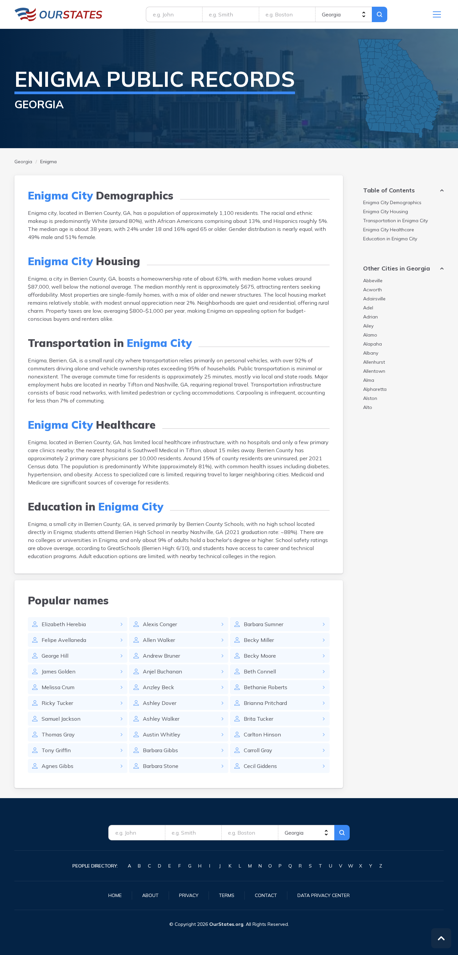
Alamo (370, 335)
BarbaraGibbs (160, 750)
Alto (367, 407)
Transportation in (395, 221)
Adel (368, 308)
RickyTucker (57, 703)
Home (115, 895)
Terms (226, 895)
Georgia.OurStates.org (58, 14)
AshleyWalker (161, 718)
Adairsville (374, 299)
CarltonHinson (262, 734)
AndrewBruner (161, 655)
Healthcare (388, 230)
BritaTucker (258, 718)
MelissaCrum (58, 687)
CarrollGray (258, 750)
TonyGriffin (56, 750)
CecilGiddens (260, 766)
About (150, 895)
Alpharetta (375, 389)
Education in (390, 239)
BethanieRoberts (265, 687)
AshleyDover (159, 703)
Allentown (374, 371)
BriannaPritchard (265, 703)
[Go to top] (441, 938)
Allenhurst (374, 362)
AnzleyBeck (158, 687)
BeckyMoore (260, 655)
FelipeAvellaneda (64, 640)
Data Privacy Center (323, 895)
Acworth (372, 290)
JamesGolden (58, 671)
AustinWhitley (161, 734)
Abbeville (373, 281)
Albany (370, 353)
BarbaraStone (160, 766)
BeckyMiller (259, 640)
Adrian (370, 317)
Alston (370, 398)
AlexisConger (160, 624)
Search (379, 14)
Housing (385, 211)
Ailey (368, 326)
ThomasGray (58, 734)
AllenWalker (159, 640)
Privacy (188, 895)
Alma (368, 380)
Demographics (392, 202)
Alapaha (372, 344)
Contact (266, 895)
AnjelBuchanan (162, 671)
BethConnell (260, 671)
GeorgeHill (55, 655)
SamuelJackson (61, 718)
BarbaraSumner (263, 624)
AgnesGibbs (57, 766)
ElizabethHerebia (64, 624)
